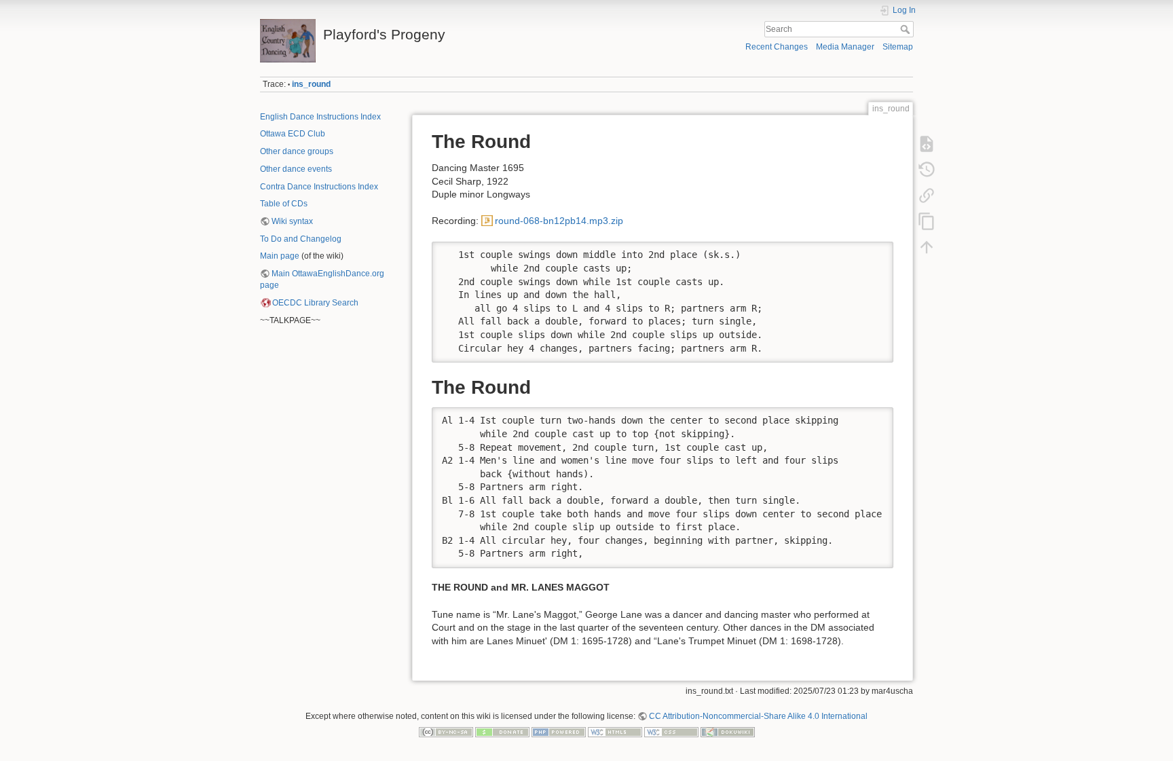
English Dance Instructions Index (320, 117)
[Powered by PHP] (559, 732)
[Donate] (502, 732)
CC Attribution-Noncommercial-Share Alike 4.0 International (758, 716)
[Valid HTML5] (615, 732)
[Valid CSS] (671, 732)
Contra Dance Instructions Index (319, 186)
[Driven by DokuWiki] (728, 732)
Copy (874, 251)
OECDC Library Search (315, 303)
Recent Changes (776, 47)
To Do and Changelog (300, 239)
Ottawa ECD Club (292, 133)
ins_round (311, 84)
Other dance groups (296, 151)
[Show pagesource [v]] (926, 144)
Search (906, 29)
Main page (279, 256)
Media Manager (845, 47)
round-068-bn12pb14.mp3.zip (559, 220)
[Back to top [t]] (926, 247)
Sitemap (897, 47)
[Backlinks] (926, 195)
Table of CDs (284, 203)
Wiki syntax (292, 221)
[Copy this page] (926, 221)
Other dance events (296, 169)
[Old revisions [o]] (926, 170)
